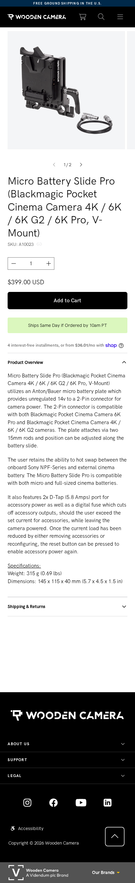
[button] (101, 17)
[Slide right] (81, 164)
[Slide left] (54, 164)
